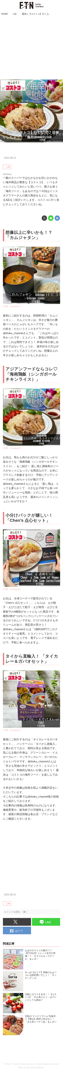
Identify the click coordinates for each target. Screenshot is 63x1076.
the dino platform (35, 1067)
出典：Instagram (54, 141)
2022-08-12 (10, 157)
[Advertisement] (31, 47)
